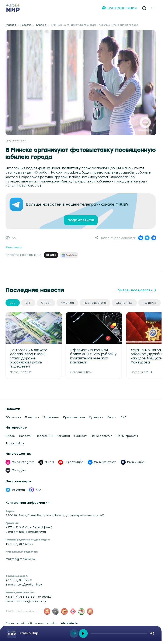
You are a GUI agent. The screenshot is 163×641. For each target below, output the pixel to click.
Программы (44, 435)
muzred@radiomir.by (20, 559)
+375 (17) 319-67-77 (19, 544)
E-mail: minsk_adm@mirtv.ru (26, 531)
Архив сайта (15, 443)
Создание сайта (16, 623)
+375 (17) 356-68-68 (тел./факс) (29, 596)
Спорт (111, 417)
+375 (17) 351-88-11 (19, 580)
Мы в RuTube (136, 462)
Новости (25, 25)
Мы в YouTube (74, 462)
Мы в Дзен (19, 470)
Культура (40, 25)
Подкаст (80, 435)
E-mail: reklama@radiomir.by (26, 601)
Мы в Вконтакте (105, 462)
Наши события (101, 435)
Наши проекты (127, 435)
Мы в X (49, 462)
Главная (11, 25)
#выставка (14, 247)
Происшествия (74, 417)
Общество (13, 417)
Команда (63, 435)
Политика (32, 417)
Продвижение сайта (43, 623)
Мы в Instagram (23, 462)
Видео (10, 435)
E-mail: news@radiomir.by (24, 584)
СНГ (123, 417)
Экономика (51, 417)
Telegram (18, 489)
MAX (38, 489)
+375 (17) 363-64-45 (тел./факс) (29, 527)
